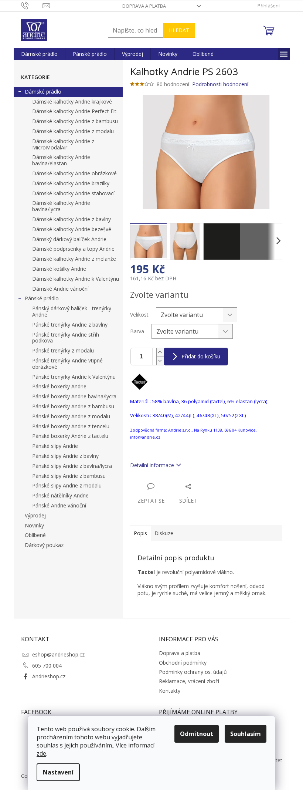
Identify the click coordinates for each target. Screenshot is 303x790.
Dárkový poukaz (44, 544)
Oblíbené (35, 535)
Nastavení (58, 772)
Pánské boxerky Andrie (59, 386)
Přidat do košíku (200, 356)
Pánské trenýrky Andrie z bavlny (70, 324)
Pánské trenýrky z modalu (63, 350)
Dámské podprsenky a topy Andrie (73, 248)
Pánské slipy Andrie (55, 445)
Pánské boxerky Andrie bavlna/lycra (74, 396)
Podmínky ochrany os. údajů (193, 671)
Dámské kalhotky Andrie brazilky (70, 183)
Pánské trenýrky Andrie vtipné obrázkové (67, 363)
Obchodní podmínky (183, 662)
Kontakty (169, 690)
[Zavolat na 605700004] (32, 5)
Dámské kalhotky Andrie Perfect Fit (74, 111)
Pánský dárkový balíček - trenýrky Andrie (71, 311)
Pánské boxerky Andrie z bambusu (73, 406)
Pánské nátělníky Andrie (60, 495)
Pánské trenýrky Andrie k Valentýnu (74, 376)
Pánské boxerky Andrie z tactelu (70, 435)
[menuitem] (39, 54)
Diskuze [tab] (163, 533)
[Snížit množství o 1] (160, 361)
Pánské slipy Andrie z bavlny (65, 455)
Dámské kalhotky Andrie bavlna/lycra (61, 206)
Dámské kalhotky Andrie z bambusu (75, 121)
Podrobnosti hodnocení (220, 84)
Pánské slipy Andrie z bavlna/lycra (72, 465)
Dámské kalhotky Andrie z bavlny (71, 219)
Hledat (179, 30)
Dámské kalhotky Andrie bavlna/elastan (61, 160)
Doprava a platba (144, 6)
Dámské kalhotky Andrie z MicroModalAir (63, 144)
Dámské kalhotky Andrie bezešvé (71, 229)
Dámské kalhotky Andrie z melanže (74, 258)
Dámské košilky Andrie (59, 268)
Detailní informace (152, 465)
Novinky (34, 525)
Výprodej (35, 515)
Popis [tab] (140, 533)
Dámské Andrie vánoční (60, 288)
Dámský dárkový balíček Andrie (69, 239)
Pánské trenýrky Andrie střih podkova (65, 337)
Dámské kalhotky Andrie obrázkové (74, 173)
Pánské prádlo (42, 298)
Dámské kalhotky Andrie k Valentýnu (75, 278)
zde (41, 753)
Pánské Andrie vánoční (59, 505)
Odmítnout (196, 734)
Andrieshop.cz (48, 676)
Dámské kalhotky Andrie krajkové (72, 101)
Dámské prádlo (43, 91)
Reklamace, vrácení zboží (189, 681)
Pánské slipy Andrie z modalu (67, 485)
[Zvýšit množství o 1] (160, 352)
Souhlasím (245, 734)
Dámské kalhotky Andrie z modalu (73, 131)
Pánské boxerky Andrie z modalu (71, 416)
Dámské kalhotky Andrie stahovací (73, 193)
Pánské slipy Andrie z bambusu (69, 475)
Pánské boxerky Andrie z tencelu (70, 426)
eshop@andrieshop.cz (58, 654)
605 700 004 (47, 665)
